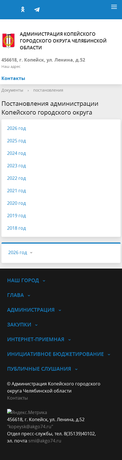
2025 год (16, 141)
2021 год (16, 190)
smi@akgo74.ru (44, 441)
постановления (48, 90)
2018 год (16, 228)
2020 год (16, 203)
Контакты (13, 78)
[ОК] (23, 9)
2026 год (16, 128)
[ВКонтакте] (8, 9)
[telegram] (37, 9)
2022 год (16, 178)
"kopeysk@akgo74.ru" (30, 426)
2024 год (16, 153)
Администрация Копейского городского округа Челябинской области (63, 41)
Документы (12, 90)
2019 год (16, 215)
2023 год (16, 166)
